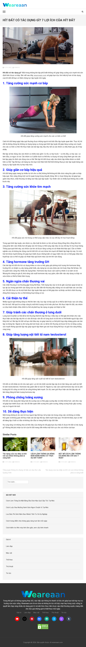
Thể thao (9, 560)
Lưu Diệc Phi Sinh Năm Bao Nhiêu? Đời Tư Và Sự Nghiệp (26, 514)
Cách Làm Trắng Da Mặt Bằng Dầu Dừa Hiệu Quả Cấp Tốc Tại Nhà (30, 501)
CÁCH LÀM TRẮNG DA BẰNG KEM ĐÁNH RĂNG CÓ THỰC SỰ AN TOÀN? (43, 456)
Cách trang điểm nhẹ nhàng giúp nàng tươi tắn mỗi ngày (26, 521)
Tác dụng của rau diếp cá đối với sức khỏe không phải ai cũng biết (15, 456)
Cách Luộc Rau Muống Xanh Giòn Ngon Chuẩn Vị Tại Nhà (27, 507)
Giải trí (8, 540)
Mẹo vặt (9, 553)
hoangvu (17, 67)
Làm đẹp (9, 546)
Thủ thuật (9, 566)
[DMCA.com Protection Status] (43, 626)
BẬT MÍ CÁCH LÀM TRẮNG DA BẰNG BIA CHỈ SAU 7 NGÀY (70, 456)
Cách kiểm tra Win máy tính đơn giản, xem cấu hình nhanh (27, 528)
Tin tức (8, 573)
